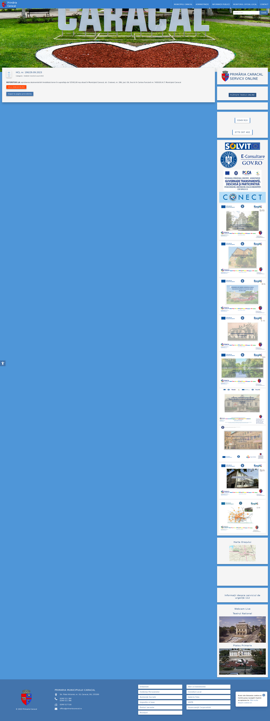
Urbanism (144, 687)
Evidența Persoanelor (150, 692)
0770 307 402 (242, 132)
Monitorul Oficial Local (245, 4)
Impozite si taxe (147, 702)
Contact (264, 4)
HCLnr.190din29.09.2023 (16, 87)
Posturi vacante (147, 707)
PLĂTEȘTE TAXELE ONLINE (242, 95)
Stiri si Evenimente (197, 687)
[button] (2, 363)
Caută (263, 13)
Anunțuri (144, 713)
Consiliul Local (194, 692)
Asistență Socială (148, 697)
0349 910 (242, 120)
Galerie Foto (193, 697)
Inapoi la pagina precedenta (20, 94)
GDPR (190, 702)
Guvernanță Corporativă (199, 707)
